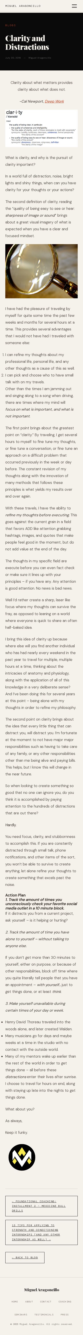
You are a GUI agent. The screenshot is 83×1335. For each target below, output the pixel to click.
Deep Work (54, 101)
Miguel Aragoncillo (23, 6)
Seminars (20, 1314)
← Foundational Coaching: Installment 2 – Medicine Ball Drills (39, 1206)
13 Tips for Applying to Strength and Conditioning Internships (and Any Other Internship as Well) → (36, 1232)
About (29, 1301)
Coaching (65, 1301)
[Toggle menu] (74, 6)
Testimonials (44, 1314)
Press (65, 1314)
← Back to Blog (25, 1257)
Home (15, 1301)
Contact (46, 1301)
